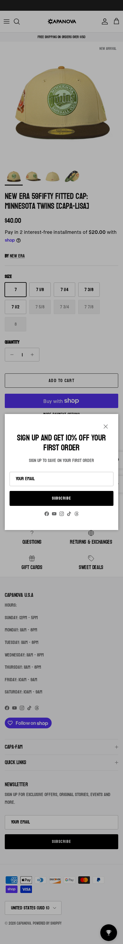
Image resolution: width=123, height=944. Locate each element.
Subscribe (61, 498)
